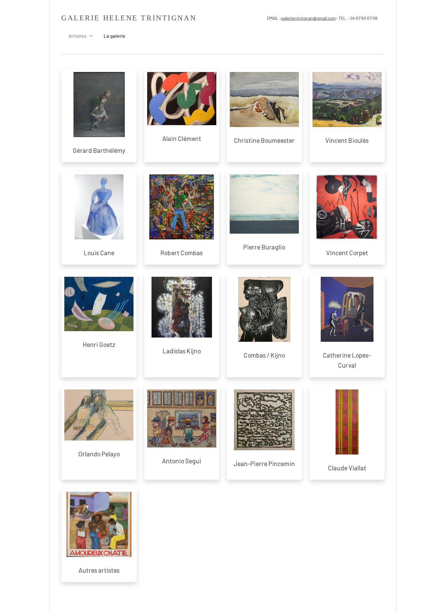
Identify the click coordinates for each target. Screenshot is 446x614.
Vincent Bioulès (347, 140)
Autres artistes (99, 570)
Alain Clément (181, 138)
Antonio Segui (181, 461)
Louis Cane (99, 252)
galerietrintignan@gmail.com (308, 18)
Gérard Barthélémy (99, 150)
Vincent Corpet (347, 252)
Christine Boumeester (264, 140)
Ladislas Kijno (182, 351)
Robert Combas (181, 252)
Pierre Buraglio (264, 247)
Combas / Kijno (264, 355)
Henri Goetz (99, 344)
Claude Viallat (347, 468)
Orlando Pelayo (99, 454)
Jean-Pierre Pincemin (264, 463)
